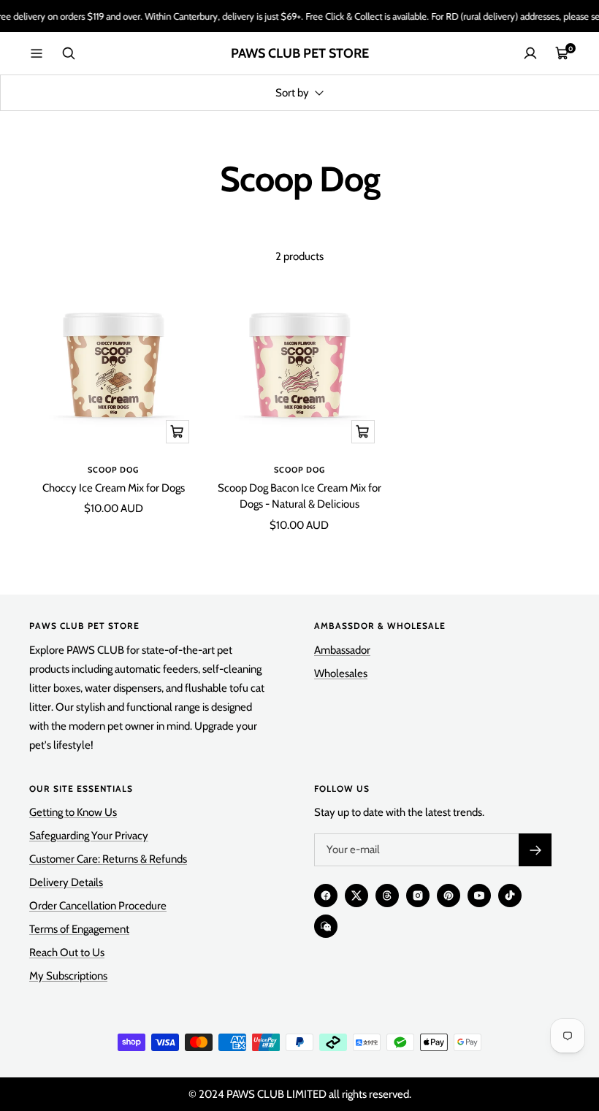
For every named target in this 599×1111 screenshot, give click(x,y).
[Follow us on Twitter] (356, 895)
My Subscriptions (68, 975)
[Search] (68, 53)
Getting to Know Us (73, 812)
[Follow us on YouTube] (479, 895)
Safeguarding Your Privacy (88, 835)
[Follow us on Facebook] (325, 895)
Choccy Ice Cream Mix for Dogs (113, 488)
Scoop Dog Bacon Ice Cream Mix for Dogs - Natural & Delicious (299, 496)
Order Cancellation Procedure (98, 905)
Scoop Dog (113, 470)
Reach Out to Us (66, 952)
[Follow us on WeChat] (325, 926)
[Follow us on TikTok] (510, 895)
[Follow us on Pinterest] (448, 895)
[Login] (530, 53)
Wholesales (340, 673)
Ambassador (342, 650)
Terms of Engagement (79, 929)
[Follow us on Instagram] (418, 895)
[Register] (535, 849)
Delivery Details (66, 882)
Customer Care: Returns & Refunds (108, 859)
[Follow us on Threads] (387, 895)
